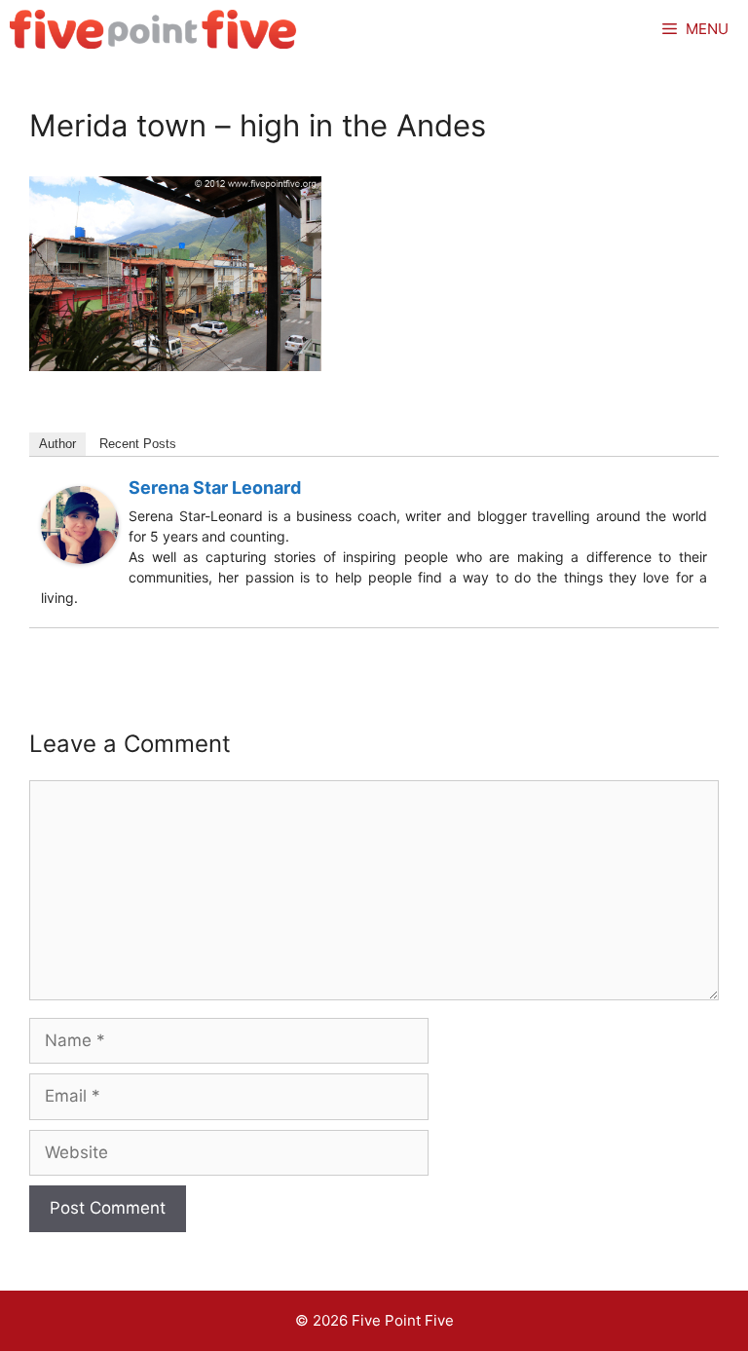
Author (57, 443)
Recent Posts (137, 443)
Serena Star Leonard (215, 487)
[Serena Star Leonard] (80, 558)
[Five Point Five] (153, 29)
